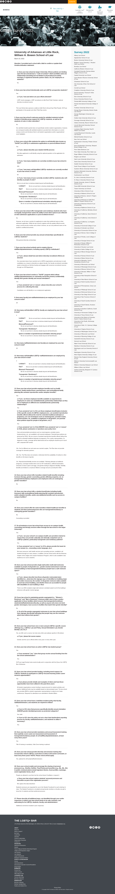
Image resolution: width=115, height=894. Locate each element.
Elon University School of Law (82, 96)
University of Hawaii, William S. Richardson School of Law (83, 243)
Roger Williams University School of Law (85, 154)
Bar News (16, 833)
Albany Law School (79, 55)
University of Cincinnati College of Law (85, 225)
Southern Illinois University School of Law (86, 168)
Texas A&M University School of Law (84, 186)
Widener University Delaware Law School (86, 365)
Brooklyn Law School (80, 66)
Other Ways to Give (19, 873)
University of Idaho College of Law (84, 249)
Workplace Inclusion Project (21, 857)
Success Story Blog (19, 877)
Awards (16, 847)
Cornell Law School (79, 88)
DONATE (72, 2)
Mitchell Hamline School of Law (83, 137)
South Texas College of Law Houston (84, 166)
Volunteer (16, 836)
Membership (18, 880)
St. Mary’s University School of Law (84, 180)
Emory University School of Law (83, 99)
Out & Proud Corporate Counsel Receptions (25, 864)
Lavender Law (18, 875)
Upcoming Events (18, 863)
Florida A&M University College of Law (85, 101)
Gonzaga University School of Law (84, 120)
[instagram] (8, 1)
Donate (17, 868)
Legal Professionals (19, 856)
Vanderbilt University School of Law (84, 338)
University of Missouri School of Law (84, 269)
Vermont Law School (80, 341)
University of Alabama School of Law (84, 193)
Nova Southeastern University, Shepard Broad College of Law (85, 146)
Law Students (17, 854)
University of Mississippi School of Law (85, 267)
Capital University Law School (82, 75)
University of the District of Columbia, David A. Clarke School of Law (84, 318)
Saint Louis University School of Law (84, 159)
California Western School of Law (83, 69)
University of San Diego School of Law (85, 294)
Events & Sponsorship (21, 859)
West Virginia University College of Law (85, 354)
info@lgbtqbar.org (60, 824)
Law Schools (17, 852)
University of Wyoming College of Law (85, 336)
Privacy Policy (57, 887)
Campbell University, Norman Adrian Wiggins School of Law (84, 72)
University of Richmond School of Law (85, 292)
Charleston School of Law (81, 81)
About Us (16, 829)
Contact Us (17, 842)
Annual (16, 861)
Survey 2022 (81, 52)
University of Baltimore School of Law (84, 207)
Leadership (17, 835)
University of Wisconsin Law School (84, 334)
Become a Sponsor (19, 879)
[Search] (1, 1)
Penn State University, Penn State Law (85, 152)
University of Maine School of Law (83, 258)
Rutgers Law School (80, 156)
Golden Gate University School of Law (85, 118)
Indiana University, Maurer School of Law (85, 122)
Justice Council (18, 872)
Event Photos (17, 866)
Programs (17, 843)
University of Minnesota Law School (84, 264)
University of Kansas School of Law (84, 255)
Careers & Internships (19, 838)
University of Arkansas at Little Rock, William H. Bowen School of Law (84, 200)
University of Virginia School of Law (84, 329)
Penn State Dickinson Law (81, 149)
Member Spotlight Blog (20, 884)
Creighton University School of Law (84, 90)
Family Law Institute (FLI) (20, 886)
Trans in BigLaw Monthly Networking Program (25, 849)
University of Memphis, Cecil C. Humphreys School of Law (83, 261)
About (16, 828)
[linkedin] (11, 1)
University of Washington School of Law (85, 331)
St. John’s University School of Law (84, 177)
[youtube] (6, 1)
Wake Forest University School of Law (85, 343)
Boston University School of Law (83, 60)
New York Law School (80, 139)
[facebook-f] (3, 1)
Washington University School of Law (84, 352)
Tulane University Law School (82, 188)
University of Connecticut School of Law (85, 230)
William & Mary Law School (82, 367)
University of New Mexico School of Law (85, 279)
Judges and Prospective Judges (22, 850)
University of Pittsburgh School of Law (85, 289)
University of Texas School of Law (83, 315)
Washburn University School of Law (84, 346)
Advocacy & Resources (20, 845)
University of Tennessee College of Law (85, 312)
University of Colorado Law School (84, 228)
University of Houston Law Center (83, 247)
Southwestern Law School (81, 175)
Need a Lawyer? (18, 831)
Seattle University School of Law (83, 164)
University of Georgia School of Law (84, 240)
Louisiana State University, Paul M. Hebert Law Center (84, 129)
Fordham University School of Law (84, 107)
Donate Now (17, 870)
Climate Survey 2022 (16, 30)
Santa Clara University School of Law (84, 161)
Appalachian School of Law (82, 57)
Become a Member (19, 882)
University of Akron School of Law (83, 191)
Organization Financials (20, 840)
